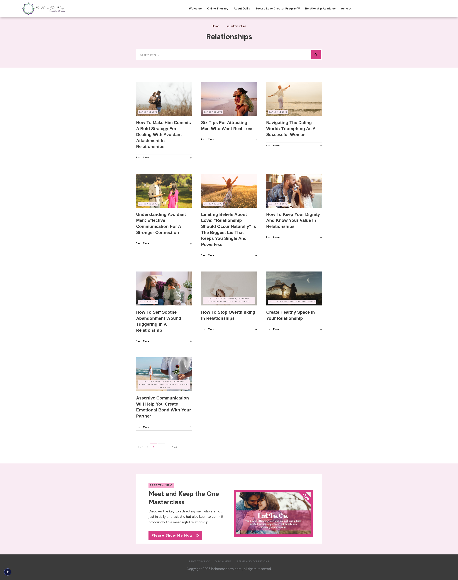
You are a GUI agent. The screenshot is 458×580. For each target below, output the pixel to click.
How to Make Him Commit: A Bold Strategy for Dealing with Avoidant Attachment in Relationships (163, 134)
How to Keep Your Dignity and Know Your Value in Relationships (293, 220)
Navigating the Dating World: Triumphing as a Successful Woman (290, 128)
